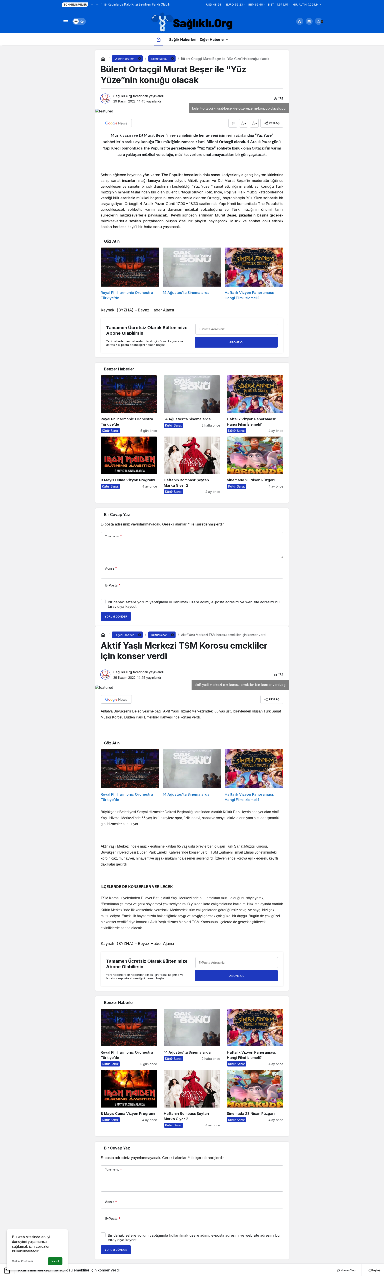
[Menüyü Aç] (65, 21)
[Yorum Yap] (232, 123)
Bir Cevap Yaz (117, 514)
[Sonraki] (97, 4)
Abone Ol (236, 342)
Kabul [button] (55, 1261)
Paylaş (375, 1270)
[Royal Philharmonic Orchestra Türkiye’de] (130, 274)
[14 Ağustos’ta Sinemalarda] (192, 274)
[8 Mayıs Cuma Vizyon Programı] (129, 465)
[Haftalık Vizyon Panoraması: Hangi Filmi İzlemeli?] (254, 274)
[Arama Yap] (299, 21)
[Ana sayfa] (158, 39)
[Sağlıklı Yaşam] (192, 22)
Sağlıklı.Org (122, 96)
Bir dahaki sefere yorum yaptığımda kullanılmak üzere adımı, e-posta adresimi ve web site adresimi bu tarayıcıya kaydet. (194, 604)
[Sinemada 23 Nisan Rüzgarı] (255, 465)
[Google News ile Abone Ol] (116, 123)
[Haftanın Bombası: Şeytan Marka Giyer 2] (192, 465)
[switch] (79, 21)
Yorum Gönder (115, 616)
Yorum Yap (348, 1270)
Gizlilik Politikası (22, 1261)
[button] (309, 21)
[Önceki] (92, 4)
